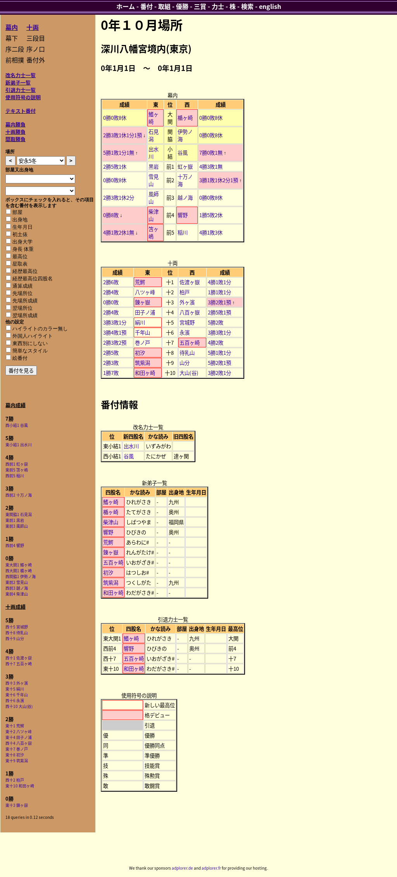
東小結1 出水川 (18, 444)
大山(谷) (189, 372)
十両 (32, 27)
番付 (146, 6)
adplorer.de (182, 868)
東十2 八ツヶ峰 (18, 731)
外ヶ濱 (187, 302)
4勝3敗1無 (211, 166)
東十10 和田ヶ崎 (19, 786)
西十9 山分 (14, 638)
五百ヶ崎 (190, 342)
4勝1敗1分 (219, 282)
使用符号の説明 (23, 97)
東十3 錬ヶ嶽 (16, 805)
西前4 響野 (14, 545)
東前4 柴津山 (16, 594)
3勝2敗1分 (219, 372)
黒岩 (153, 166)
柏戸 (185, 292)
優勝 (182, 6)
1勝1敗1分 (219, 292)
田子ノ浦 (145, 312)
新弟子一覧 (18, 82)
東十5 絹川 (14, 689)
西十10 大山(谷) (19, 706)
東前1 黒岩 (14, 520)
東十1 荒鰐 (14, 726)
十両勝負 (15, 131)
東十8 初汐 (14, 755)
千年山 (142, 332)
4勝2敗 (215, 342)
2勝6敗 (111, 282)
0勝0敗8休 (114, 117)
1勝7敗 (111, 372)
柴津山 (110, 522)
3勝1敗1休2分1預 (218, 180)
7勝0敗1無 (211, 152)
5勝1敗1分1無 (118, 152)
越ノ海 (185, 197)
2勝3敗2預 (114, 342)
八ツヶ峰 (145, 292)
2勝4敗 (111, 292)
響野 (183, 215)
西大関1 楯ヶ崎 (18, 570)
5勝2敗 (215, 322)
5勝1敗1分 (219, 352)
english (270, 6)
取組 (164, 6)
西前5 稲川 (14, 475)
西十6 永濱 (14, 700)
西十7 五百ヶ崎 (18, 663)
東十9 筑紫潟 (16, 760)
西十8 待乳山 (16, 632)
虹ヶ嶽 (185, 166)
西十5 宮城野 (16, 627)
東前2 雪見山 (16, 582)
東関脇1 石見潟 (18, 514)
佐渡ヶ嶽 (190, 282)
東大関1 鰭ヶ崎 (18, 565)
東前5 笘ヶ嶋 (16, 470)
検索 (247, 6)
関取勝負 (15, 139)
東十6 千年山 (16, 694)
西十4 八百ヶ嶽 (18, 743)
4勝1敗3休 (211, 232)
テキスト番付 (20, 110)
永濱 (185, 332)
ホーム (125, 6)
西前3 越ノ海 (16, 588)
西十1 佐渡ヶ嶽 (18, 658)
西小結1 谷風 (16, 425)
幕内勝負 (15, 124)
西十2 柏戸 (14, 780)
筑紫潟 (142, 362)
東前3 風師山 (16, 526)
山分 (185, 362)
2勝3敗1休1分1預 (122, 135)
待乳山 (187, 352)
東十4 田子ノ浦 (18, 737)
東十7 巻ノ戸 (16, 749)
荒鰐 (140, 282)
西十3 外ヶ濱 (16, 683)
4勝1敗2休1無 (118, 232)
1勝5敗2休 (211, 215)
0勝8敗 (111, 215)
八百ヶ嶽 (190, 312)
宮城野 (187, 322)
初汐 (140, 352)
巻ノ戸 (142, 342)
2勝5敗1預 (219, 312)
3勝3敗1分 (114, 322)
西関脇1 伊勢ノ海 (20, 576)
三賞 (200, 6)
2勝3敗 (111, 362)
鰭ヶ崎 (110, 502)
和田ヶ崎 (145, 372)
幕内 (11, 27)
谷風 (183, 152)
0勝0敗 (111, 302)
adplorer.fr (211, 868)
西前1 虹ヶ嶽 (16, 464)
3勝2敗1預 (219, 302)
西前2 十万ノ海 (18, 495)
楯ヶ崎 (185, 117)
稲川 (183, 232)
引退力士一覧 (20, 89)
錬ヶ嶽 (142, 302)
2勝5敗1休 (114, 166)
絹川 (140, 322)
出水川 (131, 446)
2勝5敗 (111, 352)
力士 (218, 6)
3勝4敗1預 (114, 332)
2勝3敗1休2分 (118, 197)
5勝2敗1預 (219, 362)
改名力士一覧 (20, 75)
